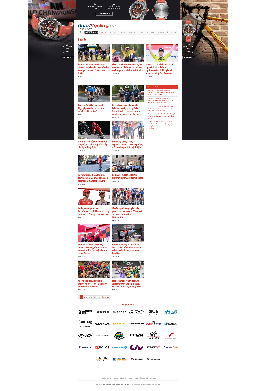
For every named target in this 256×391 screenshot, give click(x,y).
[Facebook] (167, 32)
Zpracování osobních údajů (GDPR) (146, 378)
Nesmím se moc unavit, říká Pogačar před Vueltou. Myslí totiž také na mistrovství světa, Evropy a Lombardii (161, 108)
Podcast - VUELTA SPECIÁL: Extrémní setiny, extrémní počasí (128, 176)
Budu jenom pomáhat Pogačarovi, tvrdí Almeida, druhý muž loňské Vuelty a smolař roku (93, 211)
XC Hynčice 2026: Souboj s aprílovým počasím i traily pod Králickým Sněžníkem (92, 283)
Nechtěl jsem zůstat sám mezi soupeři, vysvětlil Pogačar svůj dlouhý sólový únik (92, 144)
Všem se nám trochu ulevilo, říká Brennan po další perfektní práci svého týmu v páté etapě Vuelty (127, 67)
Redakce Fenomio (150, 384)
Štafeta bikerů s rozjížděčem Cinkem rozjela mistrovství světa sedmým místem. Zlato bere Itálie (93, 69)
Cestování (161, 32)
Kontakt (109, 378)
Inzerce (116, 378)
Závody (112, 32)
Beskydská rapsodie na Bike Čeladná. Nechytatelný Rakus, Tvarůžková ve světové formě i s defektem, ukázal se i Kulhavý (127, 109)
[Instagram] (172, 32)
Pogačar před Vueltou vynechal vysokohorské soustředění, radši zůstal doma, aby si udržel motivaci (160, 100)
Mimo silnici (150, 32)
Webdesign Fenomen (136, 384)
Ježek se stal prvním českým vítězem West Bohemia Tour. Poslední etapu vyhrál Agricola (126, 283)
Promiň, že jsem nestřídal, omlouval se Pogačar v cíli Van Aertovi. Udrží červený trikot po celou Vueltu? (93, 249)
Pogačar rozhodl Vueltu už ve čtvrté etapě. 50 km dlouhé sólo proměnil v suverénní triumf (93, 177)
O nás (104, 378)
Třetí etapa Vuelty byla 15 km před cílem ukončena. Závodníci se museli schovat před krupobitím (127, 213)
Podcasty (122, 32)
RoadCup (103, 32)
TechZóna (131, 32)
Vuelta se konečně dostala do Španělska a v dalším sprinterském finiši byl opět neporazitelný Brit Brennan (160, 69)
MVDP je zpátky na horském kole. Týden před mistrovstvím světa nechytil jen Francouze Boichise (127, 249)
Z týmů (141, 32)
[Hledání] (176, 32)
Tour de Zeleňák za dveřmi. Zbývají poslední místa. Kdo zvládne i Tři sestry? (91, 108)
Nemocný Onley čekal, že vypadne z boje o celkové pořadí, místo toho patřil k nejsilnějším (127, 144)
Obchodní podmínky (126, 378)
